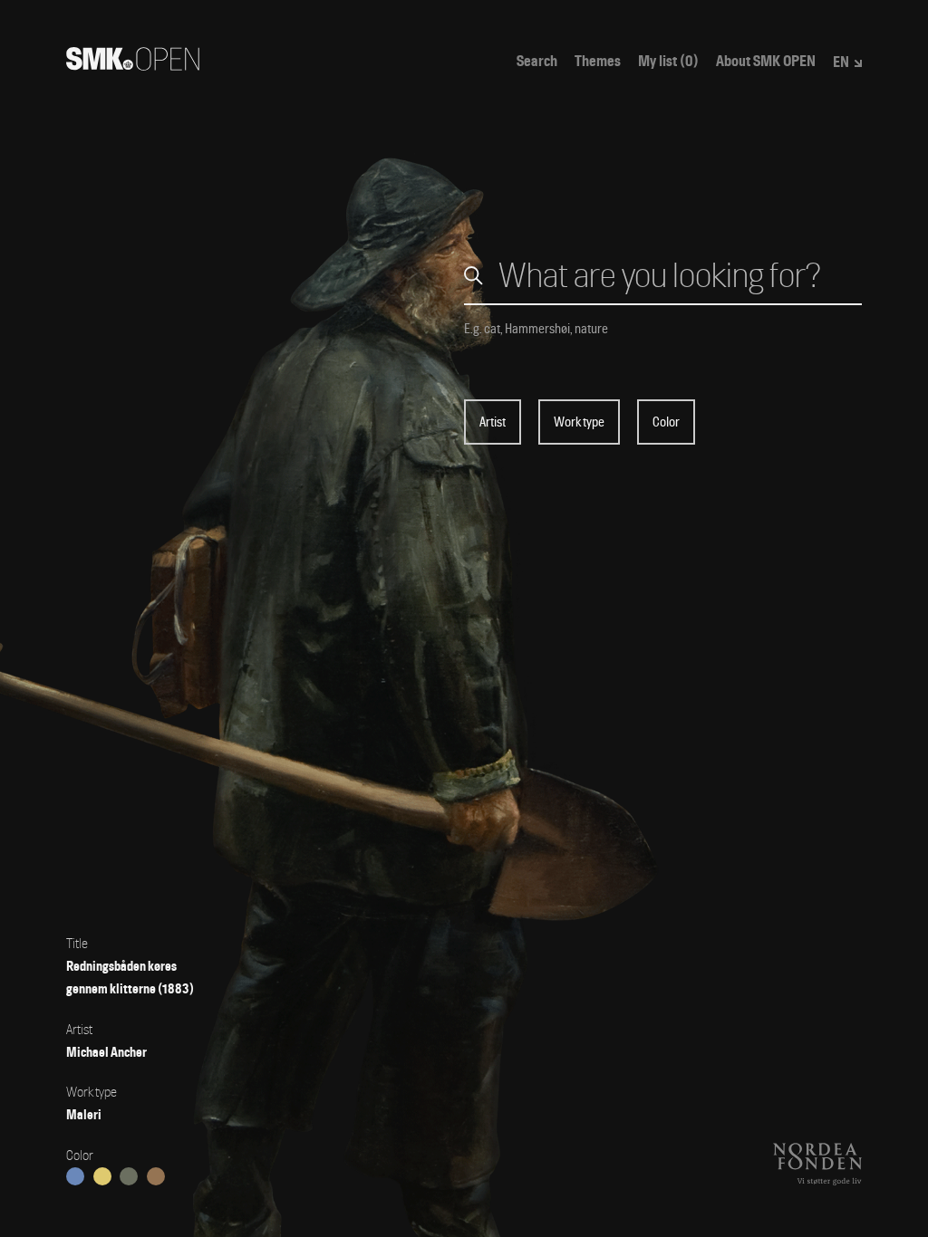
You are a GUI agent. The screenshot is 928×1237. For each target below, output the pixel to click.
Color (666, 422)
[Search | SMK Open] (132, 64)
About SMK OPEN (766, 61)
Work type (579, 422)
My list (668, 61)
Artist (492, 422)
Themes (598, 61)
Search (537, 61)
